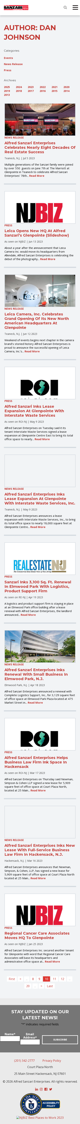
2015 (54, 91)
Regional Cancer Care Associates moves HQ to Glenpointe (37, 935)
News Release (13, 64)
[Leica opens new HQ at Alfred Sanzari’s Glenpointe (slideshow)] (40, 207)
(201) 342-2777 (24, 1060)
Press (7, 70)
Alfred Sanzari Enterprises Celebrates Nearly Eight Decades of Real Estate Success (40, 147)
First (12, 979)
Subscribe (60, 1039)
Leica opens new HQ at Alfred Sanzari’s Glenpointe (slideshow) (36, 233)
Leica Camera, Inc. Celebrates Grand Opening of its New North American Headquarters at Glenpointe (36, 321)
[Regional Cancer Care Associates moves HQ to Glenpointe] (40, 910)
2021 (54, 87)
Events (8, 58)
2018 (19, 91)
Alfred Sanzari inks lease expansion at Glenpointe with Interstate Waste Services (34, 411)
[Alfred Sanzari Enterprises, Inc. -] (16, 8)
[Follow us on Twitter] (50, 1089)
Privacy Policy (51, 1060)
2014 (66, 91)
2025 (7, 87)
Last (50, 986)
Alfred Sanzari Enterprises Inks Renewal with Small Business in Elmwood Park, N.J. (36, 674)
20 (28, 986)
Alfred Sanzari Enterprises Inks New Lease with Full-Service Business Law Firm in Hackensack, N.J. (39, 850)
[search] (65, 7)
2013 (7, 95)
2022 (43, 87)
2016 (43, 91)
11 (54, 979)
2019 (7, 91)
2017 (31, 91)
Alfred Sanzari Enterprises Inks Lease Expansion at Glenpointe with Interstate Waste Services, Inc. (39, 498)
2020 (66, 87)
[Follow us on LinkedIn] (36, 1089)
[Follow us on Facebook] (45, 1089)
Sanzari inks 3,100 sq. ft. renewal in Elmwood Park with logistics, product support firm (37, 586)
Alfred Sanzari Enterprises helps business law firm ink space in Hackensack (36, 762)
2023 (31, 87)
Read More (36, 175)
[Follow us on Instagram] (41, 1089)
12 (62, 979)
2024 (19, 87)
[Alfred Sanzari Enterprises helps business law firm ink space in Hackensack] (40, 734)
